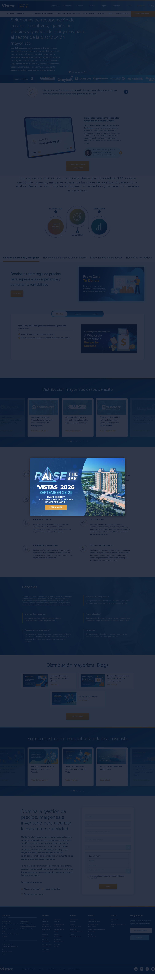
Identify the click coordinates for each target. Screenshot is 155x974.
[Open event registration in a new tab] (54, 487)
